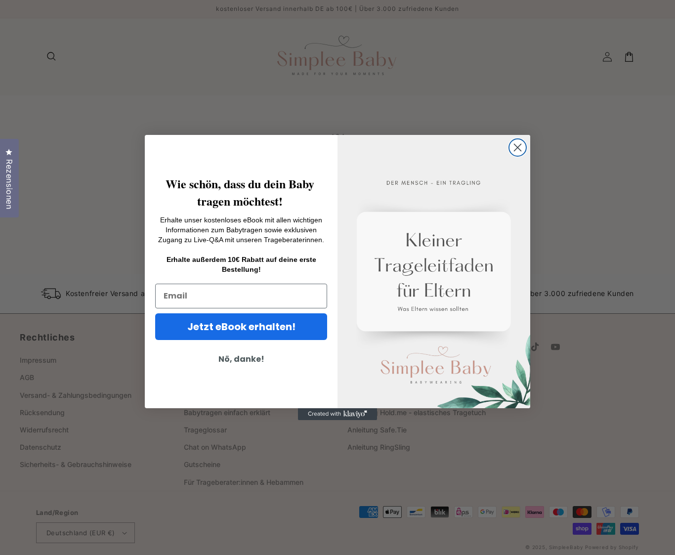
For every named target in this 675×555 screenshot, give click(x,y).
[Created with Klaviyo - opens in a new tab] (337, 414)
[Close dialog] (517, 147)
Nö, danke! (241, 359)
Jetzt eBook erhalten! (241, 327)
